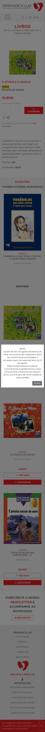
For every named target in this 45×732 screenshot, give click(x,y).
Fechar (37, 383)
